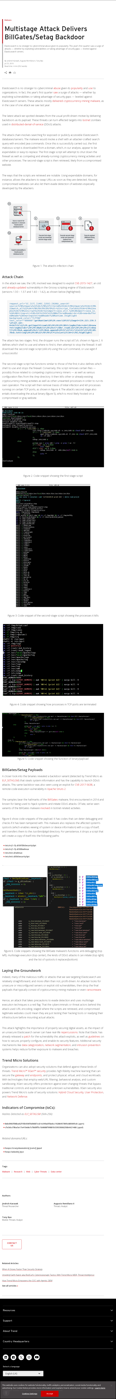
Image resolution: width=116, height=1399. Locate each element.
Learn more (100, 1388)
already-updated (16, 287)
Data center (56, 1171)
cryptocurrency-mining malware (82, 101)
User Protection (94, 1092)
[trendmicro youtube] (37, 1357)
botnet (86, 120)
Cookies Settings (29, 1393)
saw (55, 92)
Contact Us (12, 1244)
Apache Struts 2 (56, 789)
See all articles (9, 1285)
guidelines (94, 1036)
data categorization (33, 1045)
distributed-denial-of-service (27, 124)
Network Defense (17, 1096)
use (90, 88)
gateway (19, 1075)
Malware (6, 1171)
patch (27, 1036)
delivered (57, 101)
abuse (57, 88)
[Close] (111, 1385)
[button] (12, 1244)
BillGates (53, 799)
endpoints (36, 1075)
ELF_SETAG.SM (10, 780)
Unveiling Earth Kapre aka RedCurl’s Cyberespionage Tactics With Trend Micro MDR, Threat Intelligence (48, 1275)
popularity (77, 88)
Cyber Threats (40, 1171)
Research (18, 1171)
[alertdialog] (58, 1390)
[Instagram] (29, 1357)
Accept (50, 1393)
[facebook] (13, 1357)
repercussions (69, 1032)
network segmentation (58, 1045)
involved (45, 808)
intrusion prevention (88, 1045)
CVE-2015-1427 (83, 283)
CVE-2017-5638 (83, 784)
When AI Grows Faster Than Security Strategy (22, 1269)
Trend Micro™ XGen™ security (28, 1071)
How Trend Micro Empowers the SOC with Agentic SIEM (27, 1280)
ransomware (94, 989)
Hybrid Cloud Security (71, 1092)
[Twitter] (21, 1357)
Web (28, 1171)
